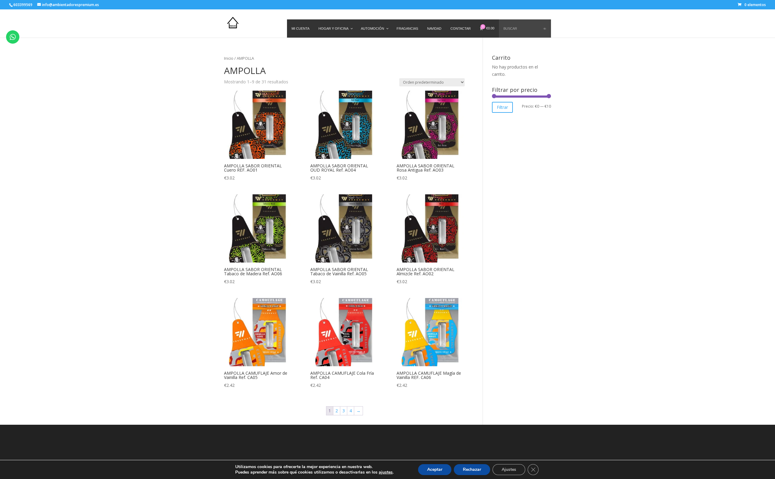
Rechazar (472, 469)
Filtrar (502, 107)
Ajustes (509, 469)
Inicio (228, 58)
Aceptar (434, 469)
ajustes (386, 472)
